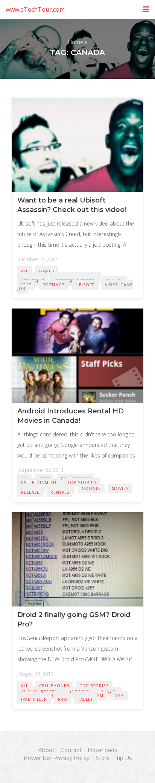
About (46, 750)
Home (75, 42)
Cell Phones (54, 685)
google (91, 488)
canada (110, 691)
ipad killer (34, 699)
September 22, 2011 (41, 470)
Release (30, 492)
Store (103, 758)
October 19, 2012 (38, 259)
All (24, 271)
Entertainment (39, 482)
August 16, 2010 (36, 673)
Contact (71, 750)
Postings (54, 284)
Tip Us (124, 758)
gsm (119, 695)
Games (46, 271)
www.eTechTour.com (35, 9)
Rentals (59, 492)
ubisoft (85, 284)
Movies (120, 488)
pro (62, 699)
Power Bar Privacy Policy (57, 758)
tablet (85, 699)
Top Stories (82, 482)
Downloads (102, 750)
